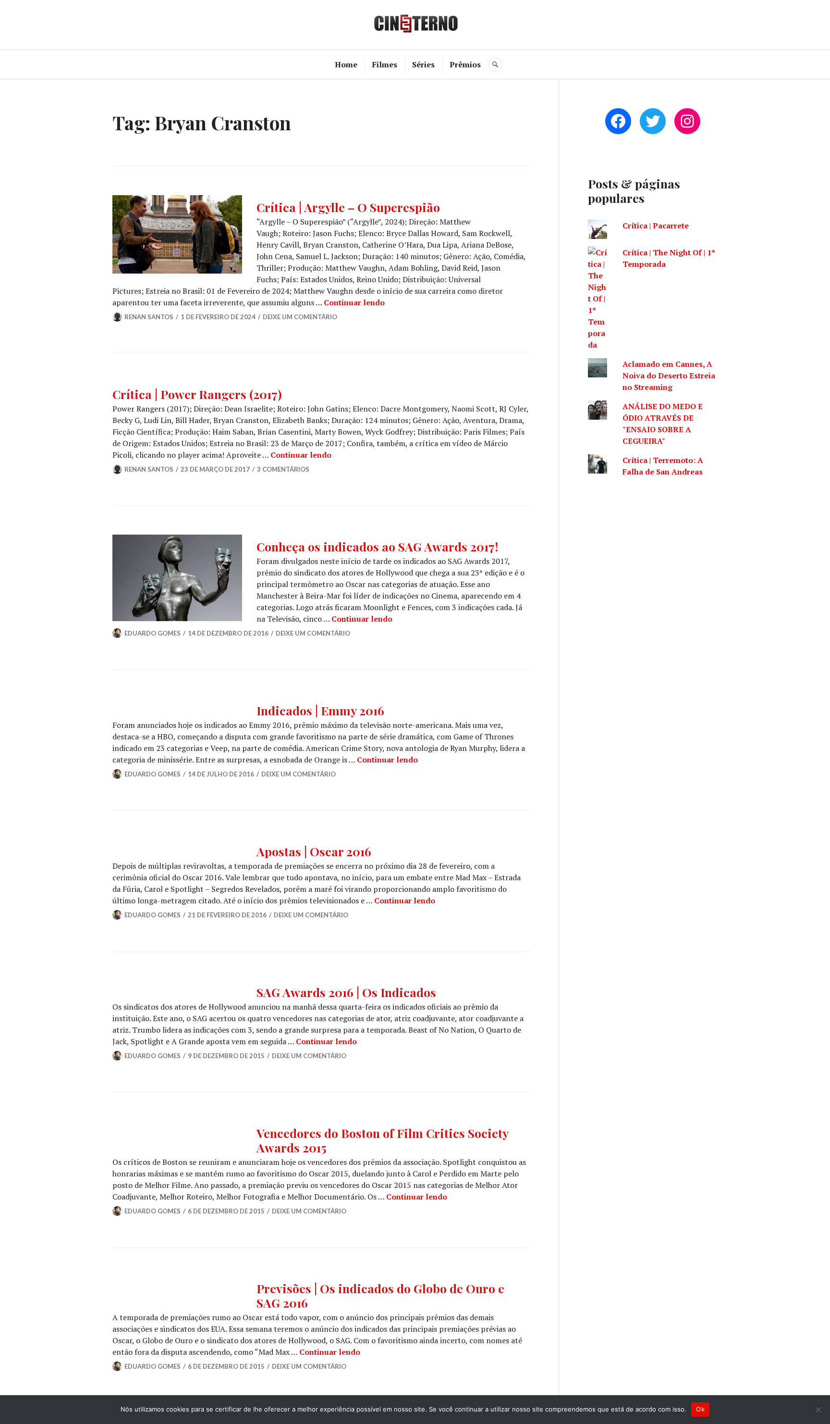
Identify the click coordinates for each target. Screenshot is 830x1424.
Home (346, 64)
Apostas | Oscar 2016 (313, 851)
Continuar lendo (354, 302)
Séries (423, 64)
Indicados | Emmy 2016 (320, 710)
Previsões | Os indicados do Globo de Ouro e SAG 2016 (380, 1295)
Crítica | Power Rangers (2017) (197, 394)
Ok (700, 1409)
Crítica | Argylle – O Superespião (348, 207)
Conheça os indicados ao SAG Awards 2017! (377, 546)
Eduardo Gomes (152, 633)
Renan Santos (148, 317)
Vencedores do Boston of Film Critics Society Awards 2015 (382, 1140)
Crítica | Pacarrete (655, 225)
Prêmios (465, 64)
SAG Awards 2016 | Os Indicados (346, 992)
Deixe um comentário (300, 317)
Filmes (384, 64)
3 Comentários (283, 469)
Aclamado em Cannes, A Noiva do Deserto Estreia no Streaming (668, 375)
